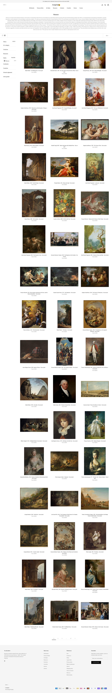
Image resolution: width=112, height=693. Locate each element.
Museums (55, 8)
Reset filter (13, 57)
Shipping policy (70, 668)
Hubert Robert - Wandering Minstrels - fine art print (34, 626)
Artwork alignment (7, 72)
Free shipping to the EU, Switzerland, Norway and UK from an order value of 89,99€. (56, 1)
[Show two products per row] (2, 35)
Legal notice (69, 659)
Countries (69, 8)
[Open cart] (108, 5)
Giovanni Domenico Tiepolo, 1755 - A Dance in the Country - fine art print (94, 626)
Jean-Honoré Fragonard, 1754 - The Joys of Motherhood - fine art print (95, 108)
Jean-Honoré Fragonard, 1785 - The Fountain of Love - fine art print (34, 255)
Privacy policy (69, 662)
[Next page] (75, 638)
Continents (5, 64)
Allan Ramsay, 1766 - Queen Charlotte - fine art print (34, 145)
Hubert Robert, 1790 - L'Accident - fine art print (34, 404)
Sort (107, 35)
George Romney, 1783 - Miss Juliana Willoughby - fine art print (95, 70)
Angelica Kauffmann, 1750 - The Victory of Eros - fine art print (94, 145)
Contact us (69, 655)
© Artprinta (7, 687)
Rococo (7, 61)
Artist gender (6, 76)
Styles (4, 58)
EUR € (4, 4)
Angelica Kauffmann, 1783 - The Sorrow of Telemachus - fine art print (95, 292)
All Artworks (31, 8)
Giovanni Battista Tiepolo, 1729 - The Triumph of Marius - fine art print (64, 367)
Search (68, 666)
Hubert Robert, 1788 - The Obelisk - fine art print (34, 589)
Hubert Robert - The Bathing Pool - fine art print (34, 70)
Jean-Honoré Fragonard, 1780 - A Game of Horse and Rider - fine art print (94, 255)
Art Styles (48, 8)
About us (68, 672)
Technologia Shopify (9, 689)
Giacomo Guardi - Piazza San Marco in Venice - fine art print (94, 404)
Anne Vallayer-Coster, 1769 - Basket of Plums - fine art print (34, 367)
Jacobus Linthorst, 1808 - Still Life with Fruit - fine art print (64, 219)
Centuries (62, 8)
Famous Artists (40, 8)
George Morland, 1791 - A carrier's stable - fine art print (34, 551)
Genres (75, 8)
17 (70, 638)
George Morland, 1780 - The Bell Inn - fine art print (34, 514)
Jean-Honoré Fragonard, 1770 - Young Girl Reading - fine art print (64, 108)
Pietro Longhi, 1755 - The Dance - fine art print (95, 551)
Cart (67, 653)
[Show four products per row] (4, 35)
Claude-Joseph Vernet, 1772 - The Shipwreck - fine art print (64, 292)
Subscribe (96, 662)
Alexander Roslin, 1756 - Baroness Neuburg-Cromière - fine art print (64, 589)
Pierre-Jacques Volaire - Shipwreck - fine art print (64, 477)
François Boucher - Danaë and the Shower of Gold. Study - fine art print (94, 219)
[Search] (105, 5)
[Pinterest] (4, 661)
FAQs (68, 657)
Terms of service (70, 670)
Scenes (81, 8)
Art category (6, 45)
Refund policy (69, 674)
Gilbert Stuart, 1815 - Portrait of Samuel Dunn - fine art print (64, 404)
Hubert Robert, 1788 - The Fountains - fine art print (34, 219)
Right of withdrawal (70, 664)
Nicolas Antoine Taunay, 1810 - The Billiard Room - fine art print (64, 626)
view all (14, 41)
